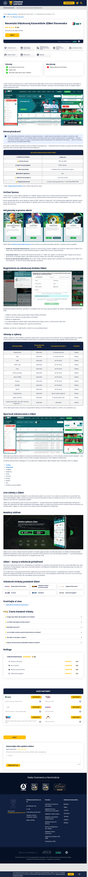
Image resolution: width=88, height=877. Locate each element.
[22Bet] (77, 24)
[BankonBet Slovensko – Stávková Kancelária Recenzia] (80, 711)
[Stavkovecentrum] (16, 3)
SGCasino (67, 813)
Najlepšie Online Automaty (50, 832)
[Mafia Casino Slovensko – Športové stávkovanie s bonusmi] (80, 701)
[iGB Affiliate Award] (24, 787)
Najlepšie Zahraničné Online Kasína (51, 818)
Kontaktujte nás (31, 806)
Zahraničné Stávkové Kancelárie (51, 805)
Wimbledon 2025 (50, 841)
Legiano (66, 819)
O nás (28, 809)
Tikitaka (66, 816)
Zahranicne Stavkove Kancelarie (17, 605)
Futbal (8, 465)
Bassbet (66, 804)
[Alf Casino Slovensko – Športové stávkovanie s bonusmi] (40, 721)
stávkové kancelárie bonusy (21, 244)
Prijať (71, 874)
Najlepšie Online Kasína (52, 814)
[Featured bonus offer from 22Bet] (77, 3)
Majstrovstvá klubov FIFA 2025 (52, 837)
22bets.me (62, 157)
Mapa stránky (30, 820)
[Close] (79, 874)
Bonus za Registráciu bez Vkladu (51, 827)
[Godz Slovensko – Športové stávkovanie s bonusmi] (40, 711)
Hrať (12, 35)
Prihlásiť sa (69, 3)
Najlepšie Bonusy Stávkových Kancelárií (52, 810)
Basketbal (9, 467)
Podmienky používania (33, 812)
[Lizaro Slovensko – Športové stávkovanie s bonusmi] (80, 721)
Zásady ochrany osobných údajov (31, 816)
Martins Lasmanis (18, 17)
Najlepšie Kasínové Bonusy (51, 823)
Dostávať (36, 697)
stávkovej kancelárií (15, 186)
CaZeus (66, 810)
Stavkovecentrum (8, 8)
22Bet (65, 807)
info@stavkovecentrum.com (16, 812)
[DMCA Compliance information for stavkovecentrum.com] (47, 852)
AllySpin (66, 823)
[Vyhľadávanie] (81, 3)
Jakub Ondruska (12, 14)
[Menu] (5, 3)
